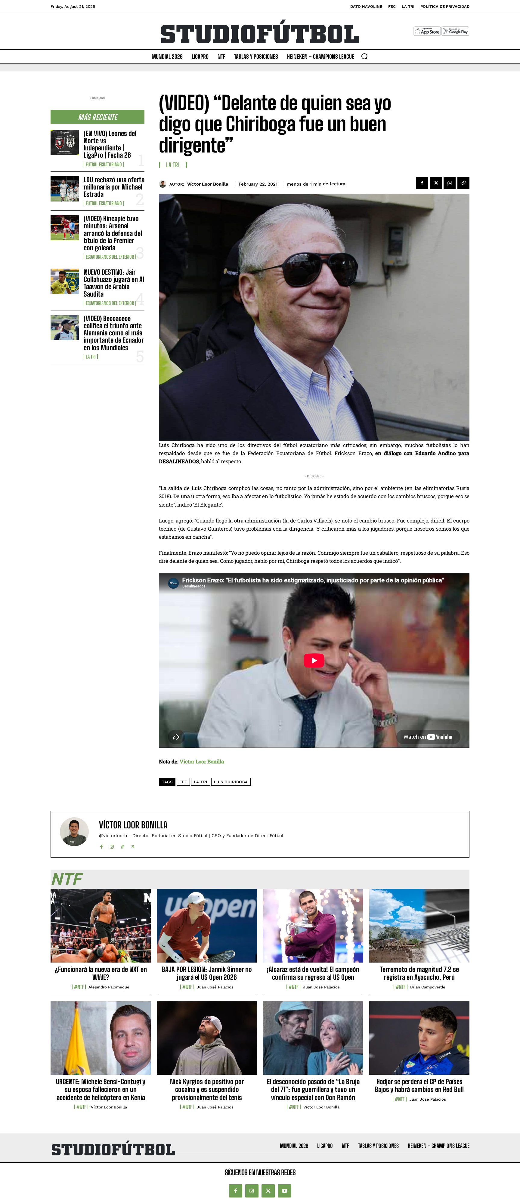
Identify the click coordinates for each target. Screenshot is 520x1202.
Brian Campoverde (427, 987)
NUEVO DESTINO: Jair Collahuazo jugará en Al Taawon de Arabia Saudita (114, 283)
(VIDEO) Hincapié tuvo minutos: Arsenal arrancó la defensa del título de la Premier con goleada (113, 233)
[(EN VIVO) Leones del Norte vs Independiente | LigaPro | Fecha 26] (65, 142)
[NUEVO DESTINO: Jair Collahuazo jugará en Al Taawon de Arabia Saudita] (65, 281)
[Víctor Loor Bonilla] (164, 184)
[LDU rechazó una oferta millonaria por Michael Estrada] (65, 189)
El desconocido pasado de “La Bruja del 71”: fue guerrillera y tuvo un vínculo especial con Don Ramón (313, 1089)
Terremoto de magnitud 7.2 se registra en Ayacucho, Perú (419, 973)
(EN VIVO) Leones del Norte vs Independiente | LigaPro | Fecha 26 (110, 144)
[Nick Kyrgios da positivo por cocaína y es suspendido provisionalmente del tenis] (207, 1041)
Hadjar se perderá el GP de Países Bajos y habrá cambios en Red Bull (419, 1085)
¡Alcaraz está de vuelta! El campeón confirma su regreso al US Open (313, 973)
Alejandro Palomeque (108, 987)
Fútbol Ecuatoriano (104, 164)
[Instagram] (112, 845)
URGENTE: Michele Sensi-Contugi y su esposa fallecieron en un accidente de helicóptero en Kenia (100, 1089)
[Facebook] (422, 183)
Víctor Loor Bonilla (207, 184)
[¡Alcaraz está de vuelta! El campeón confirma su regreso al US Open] (313, 929)
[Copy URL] (463, 183)
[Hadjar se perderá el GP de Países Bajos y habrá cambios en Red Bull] (419, 1041)
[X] (436, 183)
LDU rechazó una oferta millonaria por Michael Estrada (114, 187)
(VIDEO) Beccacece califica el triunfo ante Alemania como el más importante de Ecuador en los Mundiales (114, 333)
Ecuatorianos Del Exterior (110, 256)
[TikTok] (122, 845)
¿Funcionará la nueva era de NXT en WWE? (101, 973)
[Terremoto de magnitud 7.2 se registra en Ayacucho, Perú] (419, 929)
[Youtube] (284, 1190)
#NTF (79, 987)
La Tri (200, 782)
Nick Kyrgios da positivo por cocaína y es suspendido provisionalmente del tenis (207, 1089)
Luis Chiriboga (231, 782)
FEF (183, 782)
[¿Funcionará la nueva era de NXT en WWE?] (101, 929)
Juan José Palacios (215, 987)
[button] (364, 56)
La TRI (91, 356)
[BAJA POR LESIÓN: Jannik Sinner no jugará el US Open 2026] (207, 929)
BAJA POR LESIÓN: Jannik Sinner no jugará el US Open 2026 (207, 973)
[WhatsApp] (450, 183)
